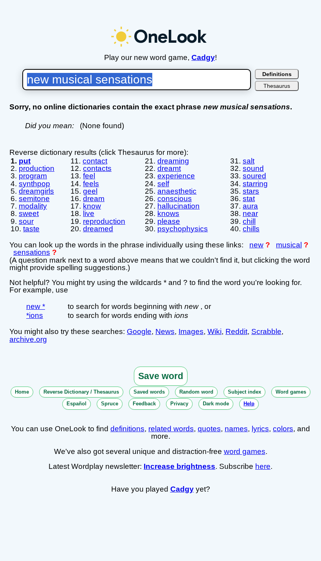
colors (283, 429)
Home (22, 392)
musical (289, 245)
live (88, 213)
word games (244, 451)
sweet (29, 213)
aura (250, 206)
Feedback (144, 404)
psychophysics (182, 229)
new (256, 245)
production (36, 168)
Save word (160, 376)
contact (95, 161)
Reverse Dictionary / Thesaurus (81, 392)
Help (248, 404)
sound (253, 168)
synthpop (34, 184)
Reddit (236, 331)
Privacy (179, 404)
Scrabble (266, 331)
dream (94, 198)
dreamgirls (36, 191)
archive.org (28, 339)
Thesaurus (276, 86)
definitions (127, 429)
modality (33, 206)
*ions (34, 315)
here (263, 466)
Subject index (244, 392)
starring (255, 184)
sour (26, 221)
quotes (209, 429)
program (33, 176)
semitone (34, 198)
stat (249, 198)
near (250, 213)
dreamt (169, 168)
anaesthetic (177, 191)
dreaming (173, 161)
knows (168, 213)
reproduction (104, 221)
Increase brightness (179, 466)
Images (191, 331)
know (92, 206)
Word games (291, 392)
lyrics (260, 429)
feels (91, 184)
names (236, 429)
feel (89, 176)
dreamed (98, 229)
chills (251, 229)
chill (249, 221)
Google (139, 331)
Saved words (149, 392)
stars (251, 191)
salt (248, 161)
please (168, 221)
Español (77, 404)
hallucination (178, 206)
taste (31, 229)
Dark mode (216, 404)
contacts (97, 168)
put (25, 161)
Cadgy (203, 57)
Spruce (109, 404)
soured (254, 176)
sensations (31, 252)
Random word (196, 392)
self (163, 184)
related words (171, 429)
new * (35, 306)
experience (176, 176)
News (165, 331)
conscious (174, 198)
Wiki (214, 331)
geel (90, 191)
